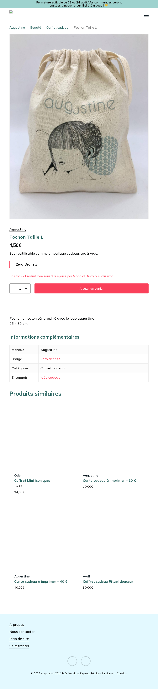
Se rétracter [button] (19, 646)
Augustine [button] (17, 229)
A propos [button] (16, 624)
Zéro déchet (50, 359)
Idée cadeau (50, 377)
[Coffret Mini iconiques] (42, 434)
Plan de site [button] (19, 639)
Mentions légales (78, 673)
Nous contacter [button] (22, 631)
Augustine (17, 27)
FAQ (64, 673)
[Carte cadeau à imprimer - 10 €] (111, 434)
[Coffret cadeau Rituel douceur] (111, 535)
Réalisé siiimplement (103, 673)
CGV (57, 673)
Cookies (122, 673)
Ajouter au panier (91, 288)
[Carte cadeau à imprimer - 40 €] (42, 535)
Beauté (35, 27)
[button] (146, 17)
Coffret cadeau (57, 27)
